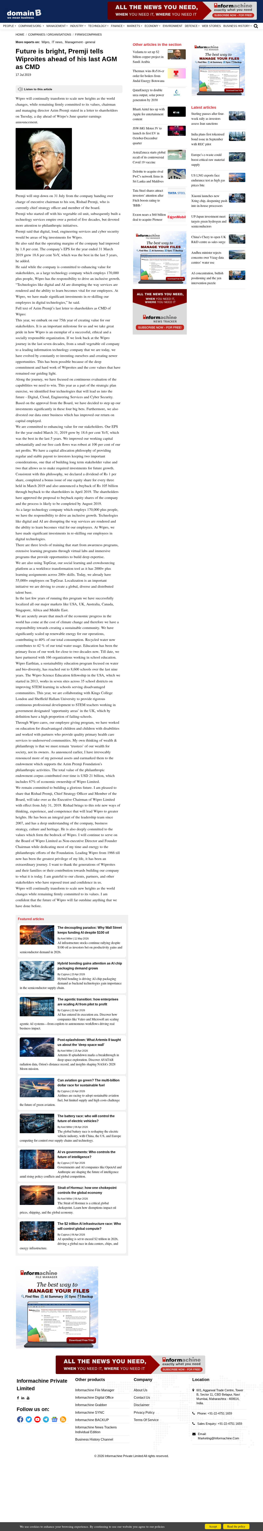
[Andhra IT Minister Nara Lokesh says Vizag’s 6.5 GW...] (237, 258)
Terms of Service (146, 1420)
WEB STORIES (211, 26)
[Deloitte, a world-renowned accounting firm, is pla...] (177, 177)
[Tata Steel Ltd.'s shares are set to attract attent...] (177, 199)
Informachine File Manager (94, 1390)
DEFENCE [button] (191, 26)
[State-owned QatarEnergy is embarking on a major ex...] (177, 96)
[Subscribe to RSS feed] (63, 1419)
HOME (20, 34)
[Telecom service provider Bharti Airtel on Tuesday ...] (177, 115)
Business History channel (94, 1439)
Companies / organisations (49, 34)
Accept (213, 1526)
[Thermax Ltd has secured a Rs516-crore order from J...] (177, 76)
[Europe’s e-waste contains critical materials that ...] (237, 160)
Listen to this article (38, 89)
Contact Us (142, 1397)
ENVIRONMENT (172, 26)
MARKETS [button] (133, 26)
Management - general (80, 42)
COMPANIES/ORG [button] (30, 26)
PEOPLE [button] (8, 26)
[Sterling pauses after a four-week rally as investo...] (237, 119)
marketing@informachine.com (218, 1438)
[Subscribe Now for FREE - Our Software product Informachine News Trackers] (182, 11)
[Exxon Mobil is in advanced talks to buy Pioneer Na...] (177, 218)
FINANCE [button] (117, 26)
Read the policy (236, 1526)
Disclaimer (141, 1405)
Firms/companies (88, 34)
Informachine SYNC (89, 1412)
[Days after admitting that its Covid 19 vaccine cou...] (177, 158)
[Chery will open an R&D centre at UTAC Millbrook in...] (237, 240)
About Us (140, 1390)
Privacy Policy (144, 1412)
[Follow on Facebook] (20, 1419)
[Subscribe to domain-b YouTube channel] (37, 1419)
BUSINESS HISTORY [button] (236, 26)
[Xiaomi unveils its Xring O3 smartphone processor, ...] (237, 201)
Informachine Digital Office (94, 1397)
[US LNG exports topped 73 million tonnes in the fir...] (237, 181)
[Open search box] (256, 26)
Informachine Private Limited (124, 1456)
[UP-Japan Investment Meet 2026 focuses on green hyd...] (237, 222)
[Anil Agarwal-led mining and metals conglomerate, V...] (177, 57)
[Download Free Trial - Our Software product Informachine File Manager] (72, 1307)
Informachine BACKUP (92, 1420)
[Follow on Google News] (54, 1419)
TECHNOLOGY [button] (97, 26)
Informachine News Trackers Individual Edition (96, 1430)
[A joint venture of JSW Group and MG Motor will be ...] (177, 137)
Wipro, (46, 42)
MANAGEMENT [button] (56, 26)
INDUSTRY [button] (77, 26)
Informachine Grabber (91, 1405)
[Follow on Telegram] (46, 1419)
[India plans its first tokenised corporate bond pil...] (237, 140)
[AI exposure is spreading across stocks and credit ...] (237, 279)
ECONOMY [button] (151, 26)
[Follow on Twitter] (29, 1419)
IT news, (57, 42)
